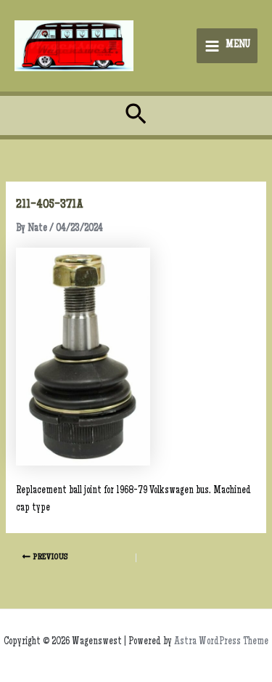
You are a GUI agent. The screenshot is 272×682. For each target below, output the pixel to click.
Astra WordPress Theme (221, 642)
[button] (136, 116)
